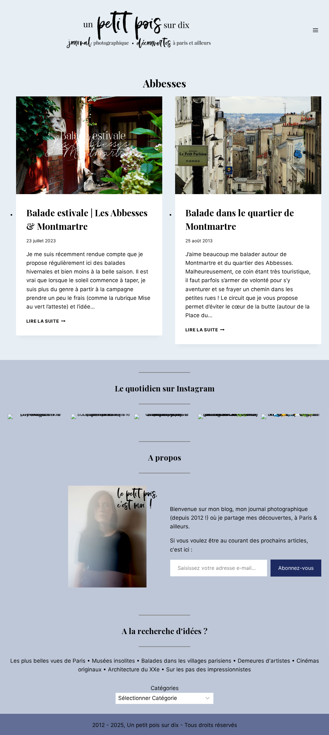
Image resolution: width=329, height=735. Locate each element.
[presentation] (89, 145)
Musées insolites (113, 661)
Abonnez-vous (296, 568)
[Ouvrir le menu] (315, 30)
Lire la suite (46, 321)
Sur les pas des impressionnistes (208, 669)
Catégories (165, 688)
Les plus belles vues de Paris (47, 661)
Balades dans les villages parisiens (186, 661)
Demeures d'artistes (264, 661)
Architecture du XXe (134, 669)
